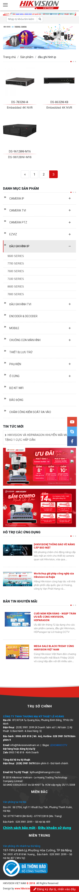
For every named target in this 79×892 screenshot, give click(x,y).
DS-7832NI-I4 (19, 102)
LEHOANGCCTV (58, 745)
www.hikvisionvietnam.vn (29, 888)
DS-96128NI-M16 (20, 151)
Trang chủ (9, 57)
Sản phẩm (26, 57)
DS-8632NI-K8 (59, 102)
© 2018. (31, 883)
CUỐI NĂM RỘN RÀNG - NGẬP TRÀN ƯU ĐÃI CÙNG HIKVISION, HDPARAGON (55, 617)
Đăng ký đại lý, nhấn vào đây (56, 889)
